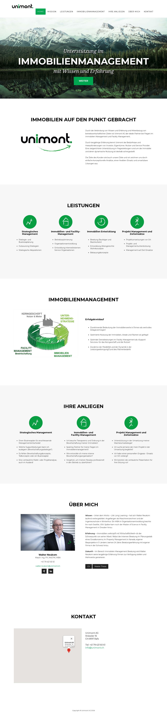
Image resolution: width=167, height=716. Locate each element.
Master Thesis (100, 566)
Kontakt (148, 11)
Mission (51, 11)
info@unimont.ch (94, 647)
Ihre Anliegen (116, 11)
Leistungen (66, 11)
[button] (68, 650)
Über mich (134, 11)
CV (88, 566)
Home (40, 11)
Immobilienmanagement (91, 11)
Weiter (83, 81)
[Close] (71, 639)
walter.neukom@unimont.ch (48, 566)
